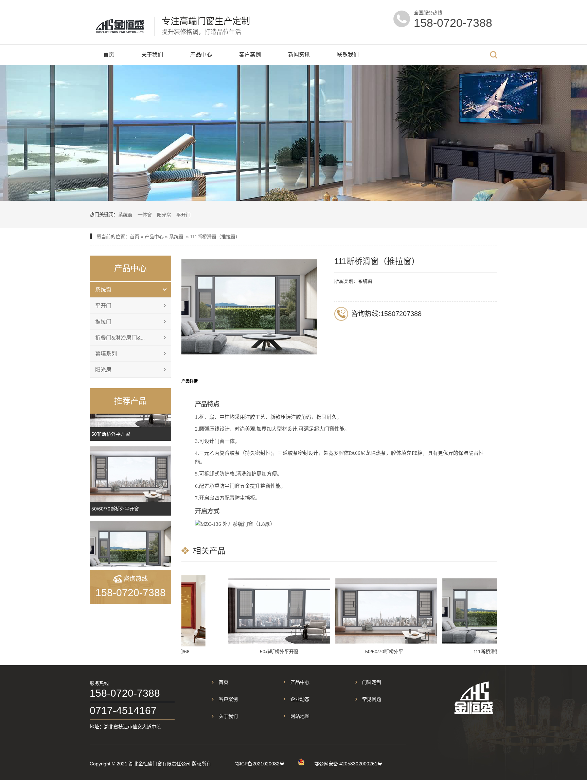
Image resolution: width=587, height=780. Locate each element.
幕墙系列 (106, 354)
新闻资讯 (299, 54)
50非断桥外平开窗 (110, 434)
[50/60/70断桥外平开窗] (130, 474)
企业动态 (299, 699)
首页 (108, 54)
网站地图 (299, 716)
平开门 (183, 215)
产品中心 (201, 54)
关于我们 (152, 54)
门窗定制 (371, 682)
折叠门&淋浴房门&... (120, 338)
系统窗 (125, 215)
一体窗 (145, 215)
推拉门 (103, 322)
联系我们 (348, 54)
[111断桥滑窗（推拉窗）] (130, 549)
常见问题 (371, 699)
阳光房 (164, 215)
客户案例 (250, 54)
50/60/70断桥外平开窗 (115, 509)
